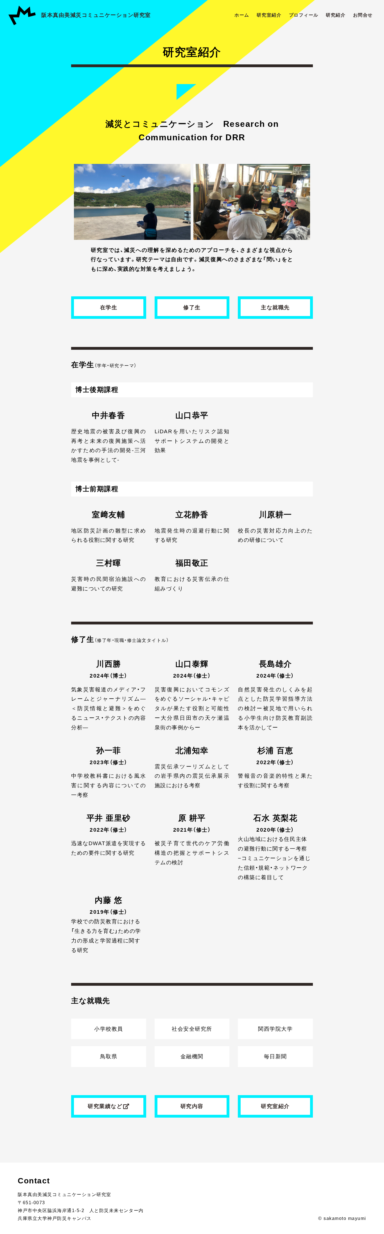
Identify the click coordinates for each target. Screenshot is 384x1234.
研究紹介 (335, 15)
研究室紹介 (269, 15)
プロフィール (304, 15)
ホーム (241, 15)
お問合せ (363, 15)
